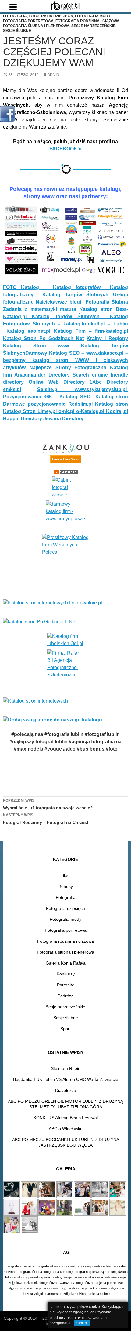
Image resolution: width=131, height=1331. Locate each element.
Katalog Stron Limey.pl (30, 411)
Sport (65, 1028)
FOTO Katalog (28, 287)
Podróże (66, 995)
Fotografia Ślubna (107, 301)
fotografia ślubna (30, 1272)
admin (53, 75)
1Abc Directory (109, 382)
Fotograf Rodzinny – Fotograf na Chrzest (45, 819)
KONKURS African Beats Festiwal (66, 1117)
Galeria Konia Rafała (66, 963)
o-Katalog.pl (91, 411)
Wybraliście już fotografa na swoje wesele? (48, 804)
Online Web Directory (59, 382)
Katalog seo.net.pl (30, 331)
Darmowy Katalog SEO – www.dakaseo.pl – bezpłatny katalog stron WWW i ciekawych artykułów (65, 360)
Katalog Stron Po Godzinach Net (43, 338)
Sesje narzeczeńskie (93, 26)
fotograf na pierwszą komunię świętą (101, 1272)
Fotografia (15, 16)
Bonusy (65, 886)
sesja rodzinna (106, 1277)
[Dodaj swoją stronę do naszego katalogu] (65, 720)
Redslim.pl (81, 404)
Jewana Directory (64, 418)
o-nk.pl (67, 411)
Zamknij (82, 1323)
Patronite (65, 984)
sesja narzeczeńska (79, 1277)
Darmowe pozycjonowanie (35, 404)
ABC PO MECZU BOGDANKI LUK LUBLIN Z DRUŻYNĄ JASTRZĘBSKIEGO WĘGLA (65, 1142)
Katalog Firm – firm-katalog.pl (91, 331)
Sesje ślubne (17, 31)
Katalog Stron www (42, 345)
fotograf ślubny (16, 1277)
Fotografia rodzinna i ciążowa (87, 21)
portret (33, 1277)
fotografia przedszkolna (93, 1266)
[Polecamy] (65, 561)
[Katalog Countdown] (65, 472)
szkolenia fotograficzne (41, 1283)
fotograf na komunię (58, 1272)
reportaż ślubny (50, 1277)
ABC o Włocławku (66, 1128)
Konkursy (66, 974)
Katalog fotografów (81, 287)
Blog (65, 875)
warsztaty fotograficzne (77, 1283)
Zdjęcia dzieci (70, 1288)
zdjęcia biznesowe (20, 1288)
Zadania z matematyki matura (39, 309)
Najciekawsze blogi (60, 301)
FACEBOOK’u (65, 148)
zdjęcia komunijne (95, 1288)
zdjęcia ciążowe (47, 1288)
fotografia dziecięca (20, 1266)
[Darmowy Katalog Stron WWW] (65, 511)
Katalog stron (111, 396)
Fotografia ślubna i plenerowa (36, 26)
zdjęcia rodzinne (75, 1293)
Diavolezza (65, 1090)
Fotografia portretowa (28, 21)
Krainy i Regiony (107, 338)
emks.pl (12, 389)
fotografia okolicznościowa (55, 1266)
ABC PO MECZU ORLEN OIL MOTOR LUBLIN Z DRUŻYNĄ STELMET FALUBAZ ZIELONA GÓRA (65, 1104)
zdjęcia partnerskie (48, 1293)
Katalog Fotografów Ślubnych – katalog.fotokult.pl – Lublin (65, 324)
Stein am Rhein (65, 1068)
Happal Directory (23, 418)
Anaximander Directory (43, 374)
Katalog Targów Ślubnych (77, 294)
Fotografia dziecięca (51, 16)
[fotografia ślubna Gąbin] (65, 487)
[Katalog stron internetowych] (65, 701)
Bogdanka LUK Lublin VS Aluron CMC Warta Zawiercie (65, 1079)
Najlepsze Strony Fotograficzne (69, 367)
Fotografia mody (92, 16)
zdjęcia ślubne (99, 1293)
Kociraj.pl (117, 411)
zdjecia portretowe (109, 1283)
